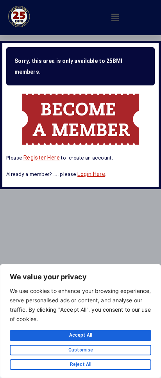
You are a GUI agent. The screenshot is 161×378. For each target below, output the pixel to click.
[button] (115, 17)
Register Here (41, 157)
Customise (80, 350)
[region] (80, 321)
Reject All (80, 364)
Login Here (91, 174)
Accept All (80, 335)
